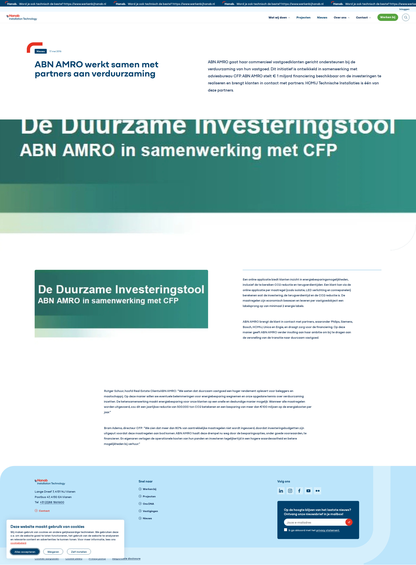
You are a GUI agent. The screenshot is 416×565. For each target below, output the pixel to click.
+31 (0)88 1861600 (52, 502)
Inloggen (404, 9)
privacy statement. (328, 530)
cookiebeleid (18, 543)
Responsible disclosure (126, 558)
